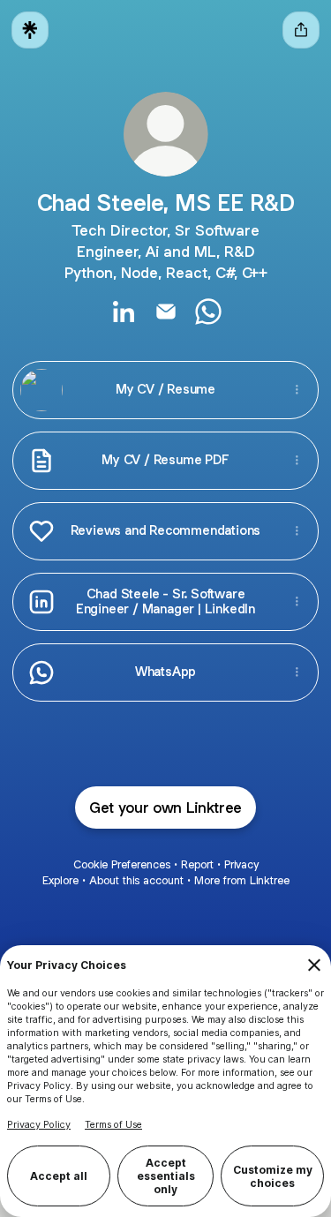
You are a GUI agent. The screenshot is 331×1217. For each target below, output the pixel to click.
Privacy (241, 864)
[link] (123, 311)
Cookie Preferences (121, 864)
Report (197, 864)
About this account (136, 880)
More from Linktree (242, 880)
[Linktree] (30, 30)
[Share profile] (301, 30)
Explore (60, 880)
